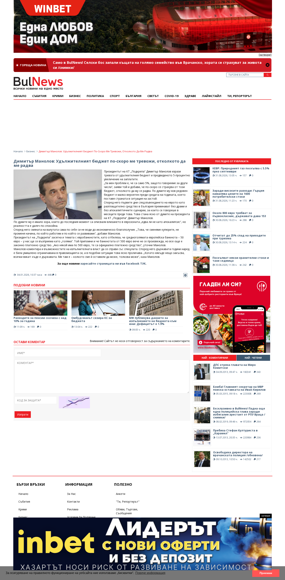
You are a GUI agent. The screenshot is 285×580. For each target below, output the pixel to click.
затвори (265, 515)
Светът (153, 96)
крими (57, 96)
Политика (95, 96)
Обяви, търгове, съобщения (127, 511)
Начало (20, 96)
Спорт (115, 96)
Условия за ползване (81, 517)
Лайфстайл (211, 96)
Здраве (190, 96)
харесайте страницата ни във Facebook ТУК (113, 263)
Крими (22, 509)
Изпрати (22, 414)
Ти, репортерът (239, 96)
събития (39, 96)
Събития (24, 501)
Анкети (120, 494)
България (134, 96)
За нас (71, 494)
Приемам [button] (266, 573)
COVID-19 (172, 96)
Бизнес (75, 96)
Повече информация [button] (150, 573)
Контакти (73, 501)
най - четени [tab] (253, 357)
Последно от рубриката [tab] (231, 161)
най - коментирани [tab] (215, 357)
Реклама (72, 509)
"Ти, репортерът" (127, 501)
